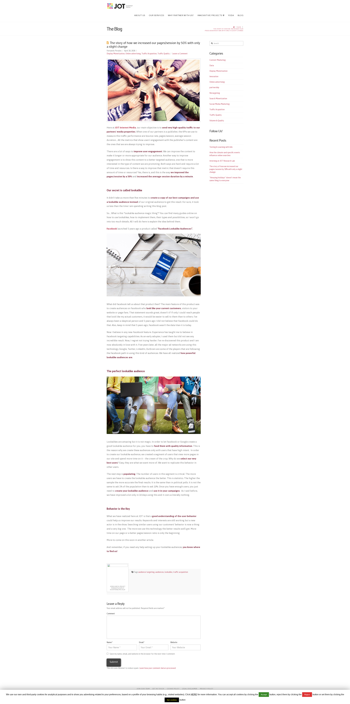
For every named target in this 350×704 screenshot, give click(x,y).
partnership (214, 87)
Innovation (213, 76)
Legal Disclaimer (189, 688)
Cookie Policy (173, 688)
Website (173, 642)
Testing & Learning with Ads (221, 147)
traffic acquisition (180, 572)
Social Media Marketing (219, 104)
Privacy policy (206, 688)
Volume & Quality (216, 120)
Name (110, 642)
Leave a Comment (180, 53)
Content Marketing (217, 60)
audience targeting (146, 572)
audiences (159, 572)
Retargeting (214, 93)
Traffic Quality (164, 53)
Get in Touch (158, 688)
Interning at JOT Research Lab (222, 161)
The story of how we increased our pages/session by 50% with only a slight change (224, 29)
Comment (111, 613)
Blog (239, 27)
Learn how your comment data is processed (157, 668)
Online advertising (133, 53)
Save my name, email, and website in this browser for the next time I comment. (142, 654)
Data (211, 65)
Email (141, 642)
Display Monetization (116, 53)
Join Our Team (143, 688)
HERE (194, 694)
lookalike (168, 572)
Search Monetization (218, 98)
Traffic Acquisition (149, 53)
